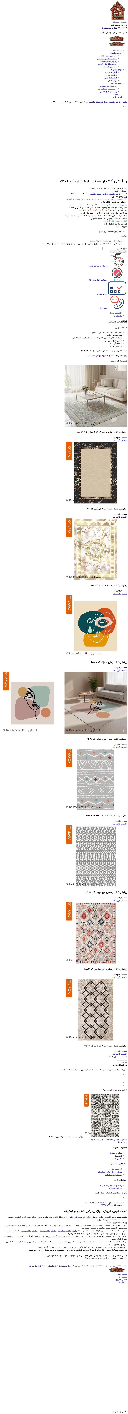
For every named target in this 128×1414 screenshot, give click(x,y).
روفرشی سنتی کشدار (98, 101)
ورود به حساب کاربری (118, 25)
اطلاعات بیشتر (115, 313)
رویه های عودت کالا (113, 1174)
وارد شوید (106, 355)
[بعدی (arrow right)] (123, 1062)
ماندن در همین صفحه (116, 1139)
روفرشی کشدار (115, 101)
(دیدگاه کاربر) (120, 191)
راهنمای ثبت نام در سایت (111, 1185)
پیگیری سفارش (115, 1153)
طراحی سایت (64, 1265)
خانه (125, 101)
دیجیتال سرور (35, 1265)
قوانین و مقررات (115, 1169)
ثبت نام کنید (92, 355)
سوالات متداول (115, 1188)
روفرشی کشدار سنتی (47, 1231)
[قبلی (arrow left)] (126, 1062)
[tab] (61, 313)
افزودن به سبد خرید (119, 252)
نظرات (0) (118, 315)
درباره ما (118, 1155)
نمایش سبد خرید (109, 27)
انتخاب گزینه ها (120, 440)
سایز (125, 248)
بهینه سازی (51, 1265)
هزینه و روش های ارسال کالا (110, 1172)
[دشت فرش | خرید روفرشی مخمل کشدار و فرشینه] (117, 19)
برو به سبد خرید (97, 1139)
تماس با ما (117, 1158)
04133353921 (106, 1205)
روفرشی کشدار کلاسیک (68, 1231)
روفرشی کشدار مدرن (28, 1231)
